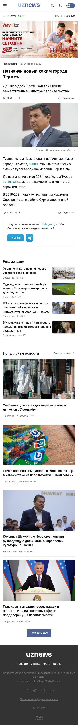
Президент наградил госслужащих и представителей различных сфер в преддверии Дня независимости (31, 611)
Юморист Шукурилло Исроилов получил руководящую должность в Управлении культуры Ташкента (33, 541)
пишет (33, 164)
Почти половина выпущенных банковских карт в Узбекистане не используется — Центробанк (39, 473)
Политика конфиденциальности (39, 699)
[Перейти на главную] (29, 5)
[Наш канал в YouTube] (51, 690)
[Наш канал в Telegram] (35, 690)
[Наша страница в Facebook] (43, 690)
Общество (8, 416)
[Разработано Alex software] (39, 717)
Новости (22, 663)
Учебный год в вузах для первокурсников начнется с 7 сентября (34, 407)
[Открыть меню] (5, 6)
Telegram (48, 224)
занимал (9, 182)
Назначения (10, 63)
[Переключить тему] (70, 5)
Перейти (15, 237)
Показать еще (39, 632)
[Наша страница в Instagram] (26, 690)
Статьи (35, 663)
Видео (57, 663)
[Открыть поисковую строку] (52, 5)
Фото (46, 663)
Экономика (9, 481)
